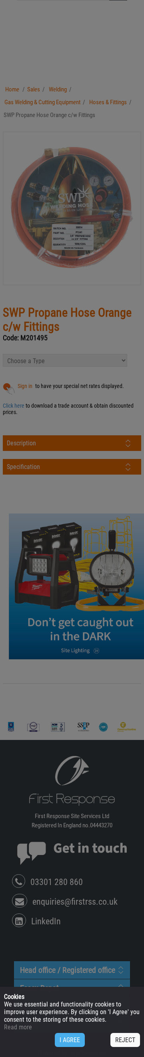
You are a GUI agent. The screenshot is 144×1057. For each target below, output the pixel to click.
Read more (18, 1027)
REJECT (125, 1040)
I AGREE (70, 1040)
